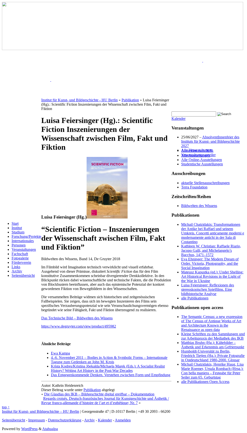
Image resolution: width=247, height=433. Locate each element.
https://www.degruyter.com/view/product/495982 (78, 326)
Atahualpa (50, 429)
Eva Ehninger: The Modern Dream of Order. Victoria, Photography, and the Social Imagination (210, 263)
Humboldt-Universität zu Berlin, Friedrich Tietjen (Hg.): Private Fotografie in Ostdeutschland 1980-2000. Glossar (213, 355)
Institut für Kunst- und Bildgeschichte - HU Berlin (79, 100)
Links (16, 267)
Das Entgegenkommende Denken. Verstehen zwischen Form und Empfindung (110, 375)
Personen (19, 245)
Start (15, 223)
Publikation (92, 390)
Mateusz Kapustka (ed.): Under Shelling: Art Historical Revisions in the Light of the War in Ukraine (212, 276)
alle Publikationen (194, 298)
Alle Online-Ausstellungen (201, 160)
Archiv (17, 271)
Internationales (23, 241)
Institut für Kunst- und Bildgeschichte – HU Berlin (40, 411)
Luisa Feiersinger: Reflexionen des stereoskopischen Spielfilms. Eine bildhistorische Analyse (207, 289)
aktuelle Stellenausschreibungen (205, 183)
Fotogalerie (20, 258)
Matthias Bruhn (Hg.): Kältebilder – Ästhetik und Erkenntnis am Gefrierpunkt (212, 345)
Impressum (36, 420)
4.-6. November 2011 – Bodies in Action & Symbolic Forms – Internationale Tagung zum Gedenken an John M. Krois (109, 359)
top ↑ (6, 407)
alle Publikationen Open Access (205, 382)
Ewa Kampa (60, 353)
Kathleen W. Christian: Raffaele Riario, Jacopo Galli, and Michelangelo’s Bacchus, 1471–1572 (211, 250)
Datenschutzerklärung (64, 420)
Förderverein (21, 262)
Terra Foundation (194, 187)
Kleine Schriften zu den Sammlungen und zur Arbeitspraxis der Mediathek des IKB (213, 336)
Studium (18, 232)
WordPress (29, 429)
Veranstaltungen (24, 249)
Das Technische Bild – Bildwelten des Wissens (77, 318)
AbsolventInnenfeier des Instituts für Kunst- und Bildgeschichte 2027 (210, 141)
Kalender (178, 118)
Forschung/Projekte (26, 236)
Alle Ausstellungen (195, 155)
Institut (17, 228)
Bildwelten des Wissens (199, 206)
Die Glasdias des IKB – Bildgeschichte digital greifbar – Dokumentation (99, 394)
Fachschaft (20, 254)
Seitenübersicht (23, 275)
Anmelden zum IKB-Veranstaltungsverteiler (198, 153)
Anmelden (123, 420)
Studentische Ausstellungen (202, 164)
